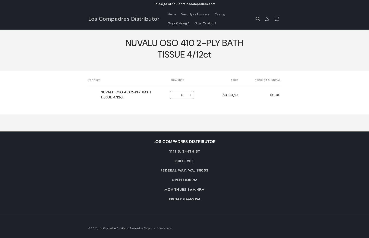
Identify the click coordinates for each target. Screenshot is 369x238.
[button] (258, 18)
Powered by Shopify (141, 228)
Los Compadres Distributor (114, 228)
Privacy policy (165, 228)
